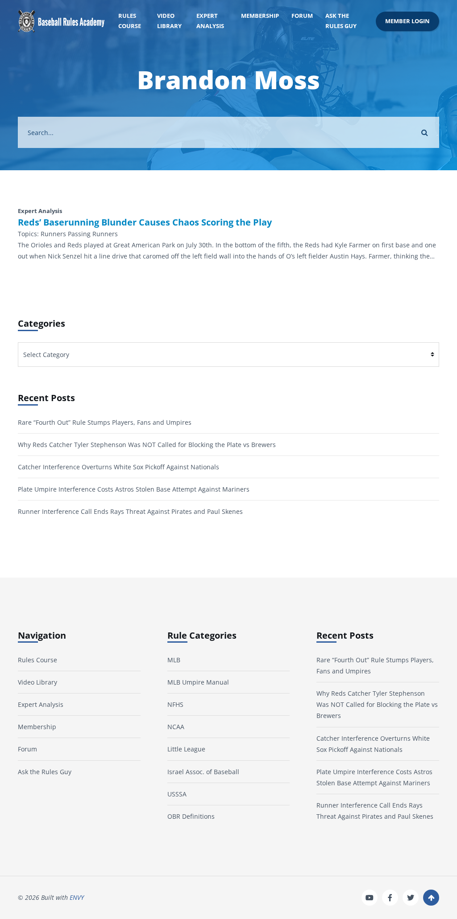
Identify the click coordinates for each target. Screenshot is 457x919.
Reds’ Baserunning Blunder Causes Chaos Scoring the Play (145, 222)
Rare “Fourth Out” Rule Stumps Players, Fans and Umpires (104, 422)
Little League (186, 749)
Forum (302, 16)
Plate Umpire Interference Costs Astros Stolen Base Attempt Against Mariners (133, 489)
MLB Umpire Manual (198, 682)
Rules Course (129, 21)
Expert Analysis (210, 21)
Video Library (169, 21)
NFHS (175, 704)
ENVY (77, 897)
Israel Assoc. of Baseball (203, 771)
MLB (173, 660)
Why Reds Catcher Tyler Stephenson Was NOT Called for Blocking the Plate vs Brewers (147, 444)
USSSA (177, 794)
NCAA (175, 726)
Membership (260, 16)
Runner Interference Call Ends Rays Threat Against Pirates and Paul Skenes (130, 511)
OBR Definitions (191, 816)
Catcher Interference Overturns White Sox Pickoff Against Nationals (118, 467)
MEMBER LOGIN (407, 21)
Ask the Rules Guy (341, 21)
